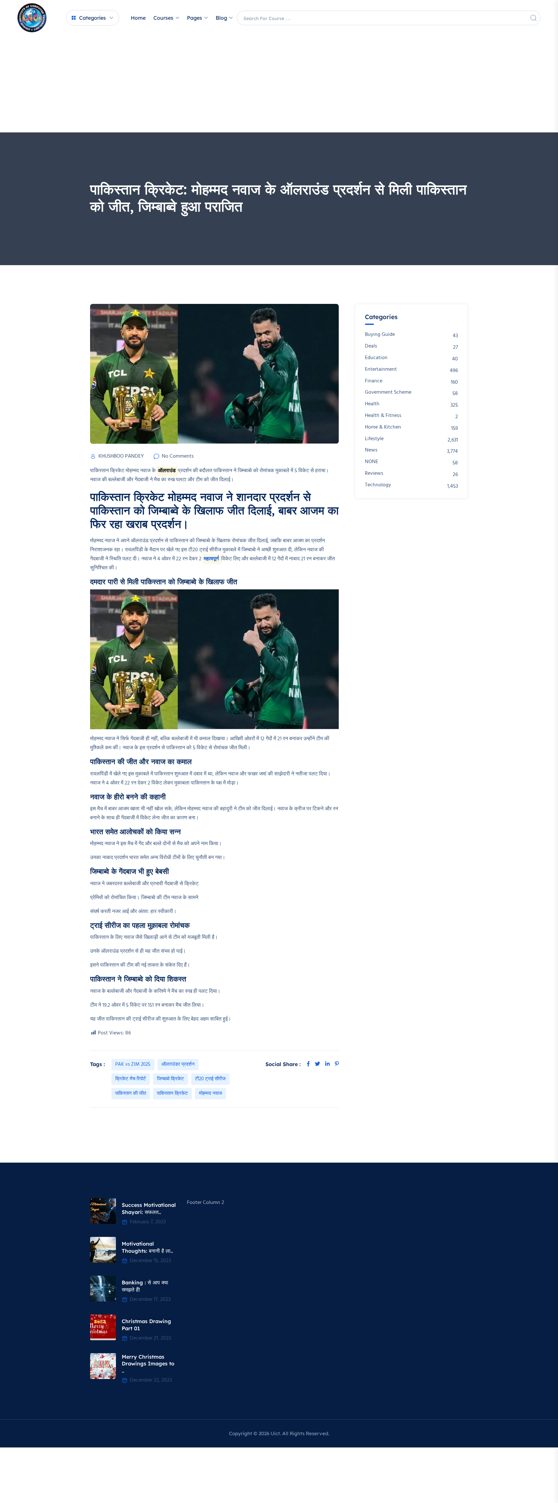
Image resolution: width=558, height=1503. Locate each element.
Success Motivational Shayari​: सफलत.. (149, 1208)
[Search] (533, 18)
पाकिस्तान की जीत (130, 1093)
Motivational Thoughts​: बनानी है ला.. (147, 1247)
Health (372, 404)
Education (376, 358)
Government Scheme (388, 392)
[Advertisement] (279, 84)
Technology (378, 485)
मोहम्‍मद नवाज (210, 1093)
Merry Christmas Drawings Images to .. (148, 1363)
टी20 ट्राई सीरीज (210, 1079)
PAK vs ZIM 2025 (132, 1064)
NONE (371, 462)
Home (138, 18)
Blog (221, 18)
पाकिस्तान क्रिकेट (172, 1093)
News (371, 450)
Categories (92, 18)
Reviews (374, 473)
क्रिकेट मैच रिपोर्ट (130, 1079)
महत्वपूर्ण (212, 559)
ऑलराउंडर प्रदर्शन (178, 1064)
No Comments (178, 456)
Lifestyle (374, 439)
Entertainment (381, 369)
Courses (163, 18)
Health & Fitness (383, 415)
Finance (373, 381)
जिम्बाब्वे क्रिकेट (170, 1079)
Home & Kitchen (383, 427)
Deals (371, 346)
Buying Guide (380, 334)
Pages (194, 18)
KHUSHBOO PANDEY (121, 456)
